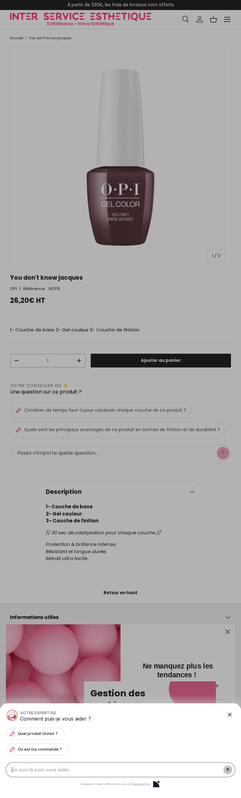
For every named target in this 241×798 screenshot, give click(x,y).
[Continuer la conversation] (227, 769)
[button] (120, 399)
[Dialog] (156, 784)
